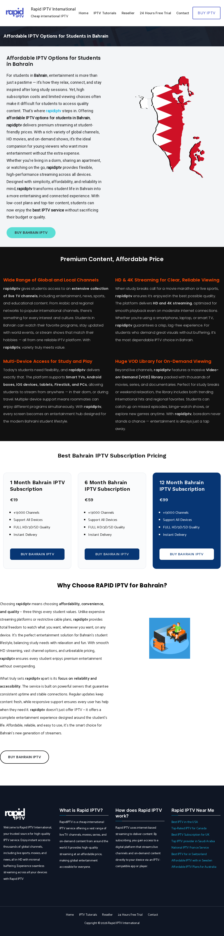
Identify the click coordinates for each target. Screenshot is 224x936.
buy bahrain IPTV (31, 232)
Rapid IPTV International (53, 9)
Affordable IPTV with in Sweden (192, 860)
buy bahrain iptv (24, 757)
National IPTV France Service (190, 847)
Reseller (128, 13)
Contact (182, 13)
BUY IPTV (206, 13)
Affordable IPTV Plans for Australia (194, 867)
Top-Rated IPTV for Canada (189, 828)
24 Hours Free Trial (155, 13)
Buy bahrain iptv (37, 554)
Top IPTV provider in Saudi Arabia (193, 841)
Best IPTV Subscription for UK (190, 834)
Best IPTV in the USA (185, 822)
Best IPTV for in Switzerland (189, 854)
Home (83, 13)
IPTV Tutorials (105, 13)
